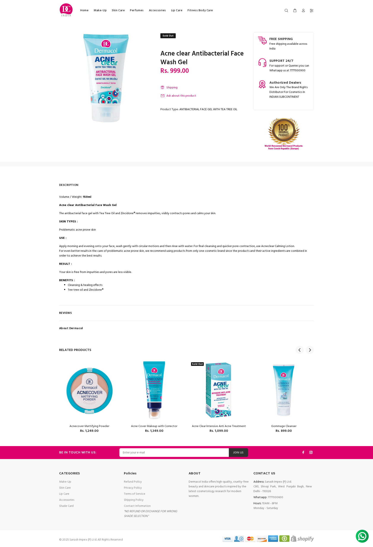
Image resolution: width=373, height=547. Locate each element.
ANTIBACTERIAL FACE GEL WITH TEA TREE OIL (208, 109)
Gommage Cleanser (283, 426)
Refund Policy (133, 481)
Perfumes (137, 10)
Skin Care (118, 10)
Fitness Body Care (200, 10)
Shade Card (66, 506)
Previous (300, 350)
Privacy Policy (133, 487)
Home (84, 10)
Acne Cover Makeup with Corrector (154, 426)
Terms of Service (134, 493)
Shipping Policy (134, 500)
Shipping (171, 87)
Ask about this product (181, 95)
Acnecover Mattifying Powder (89, 426)
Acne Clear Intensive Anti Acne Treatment (219, 426)
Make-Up (100, 10)
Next (310, 350)
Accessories (157, 10)
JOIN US (238, 452)
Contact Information (137, 506)
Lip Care (176, 10)
